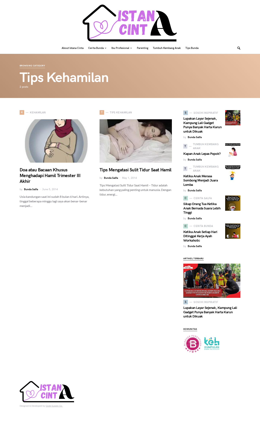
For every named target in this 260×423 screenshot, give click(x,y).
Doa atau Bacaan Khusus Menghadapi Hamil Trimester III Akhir (50, 175)
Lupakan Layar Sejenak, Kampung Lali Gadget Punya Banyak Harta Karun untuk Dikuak (202, 125)
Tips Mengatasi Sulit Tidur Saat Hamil (135, 170)
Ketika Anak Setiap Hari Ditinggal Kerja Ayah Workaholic (200, 236)
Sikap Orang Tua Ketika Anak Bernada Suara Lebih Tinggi (201, 208)
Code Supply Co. (54, 406)
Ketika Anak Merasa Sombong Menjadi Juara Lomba (200, 180)
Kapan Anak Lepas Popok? (202, 154)
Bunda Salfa (31, 189)
